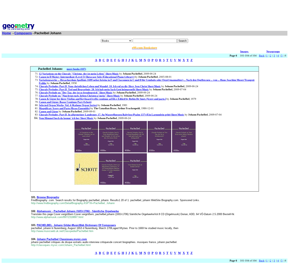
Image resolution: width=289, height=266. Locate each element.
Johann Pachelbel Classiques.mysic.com (62, 239)
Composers (23, 33)
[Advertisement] (144, 10)
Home (6, 33)
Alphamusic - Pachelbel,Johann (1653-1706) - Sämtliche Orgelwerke (78, 211)
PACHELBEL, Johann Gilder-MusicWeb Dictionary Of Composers (76, 225)
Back (261, 55)
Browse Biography (48, 197)
